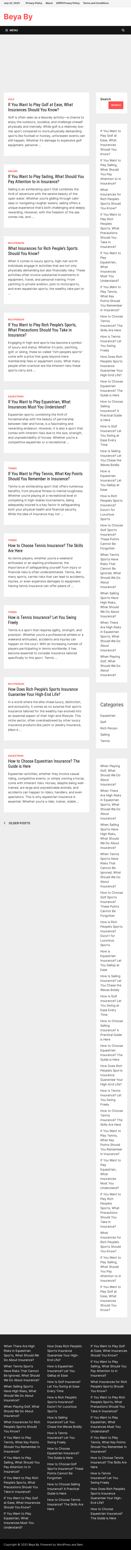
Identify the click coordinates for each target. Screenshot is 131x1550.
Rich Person (16, 243)
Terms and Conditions (96, 3)
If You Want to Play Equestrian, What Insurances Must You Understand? (39, 404)
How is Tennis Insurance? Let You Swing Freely (61, 1437)
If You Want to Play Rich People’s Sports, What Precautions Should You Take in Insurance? (42, 330)
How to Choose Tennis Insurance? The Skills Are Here (65, 1504)
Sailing (13, 171)
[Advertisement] (65, 67)
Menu (14, 30)
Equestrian (15, 396)
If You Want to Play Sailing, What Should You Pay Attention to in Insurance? (46, 179)
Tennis (12, 468)
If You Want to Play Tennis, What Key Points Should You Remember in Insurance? (45, 476)
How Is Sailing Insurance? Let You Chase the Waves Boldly (64, 1422)
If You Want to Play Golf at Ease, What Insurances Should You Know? (40, 107)
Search (105, 99)
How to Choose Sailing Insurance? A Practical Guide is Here (111, 411)
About (49, 3)
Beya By (18, 16)
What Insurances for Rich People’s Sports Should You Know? (110, 199)
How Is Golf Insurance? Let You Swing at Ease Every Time (110, 435)
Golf (11, 99)
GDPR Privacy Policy (68, 3)
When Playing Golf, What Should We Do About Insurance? (110, 666)
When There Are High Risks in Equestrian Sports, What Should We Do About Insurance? (110, 636)
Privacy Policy (34, 3)
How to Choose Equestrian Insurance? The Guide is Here (63, 1453)
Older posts (19, 823)
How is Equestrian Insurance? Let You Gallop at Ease (110, 480)
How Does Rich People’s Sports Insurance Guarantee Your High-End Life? (43, 692)
